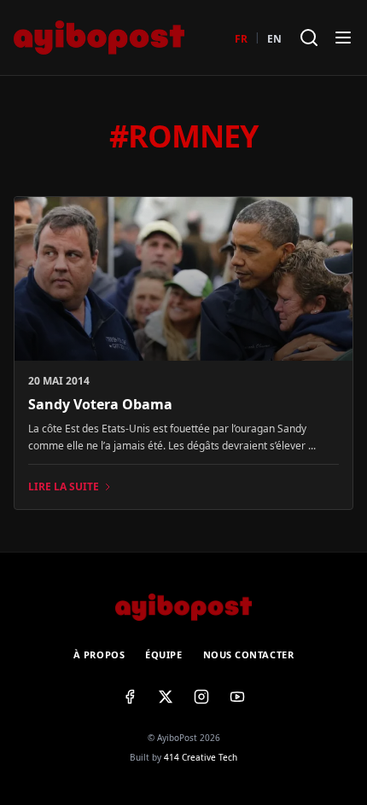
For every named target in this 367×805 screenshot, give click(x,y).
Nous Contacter (248, 654)
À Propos (99, 654)
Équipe (163, 654)
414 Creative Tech (200, 757)
